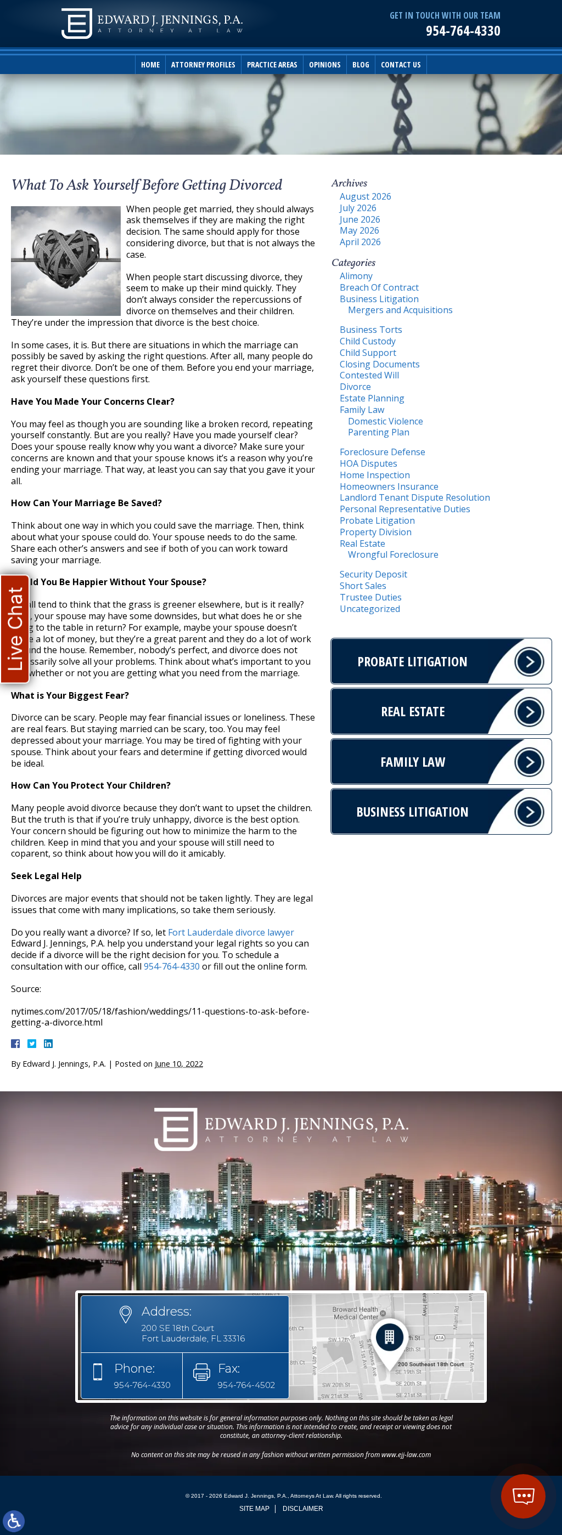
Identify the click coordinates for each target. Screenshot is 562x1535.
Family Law (362, 410)
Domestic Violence (385, 421)
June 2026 (360, 219)
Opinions (325, 64)
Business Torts (371, 330)
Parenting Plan (378, 432)
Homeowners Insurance (389, 486)
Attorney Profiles (203, 64)
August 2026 (365, 196)
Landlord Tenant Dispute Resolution (415, 497)
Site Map (254, 1509)
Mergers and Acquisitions (400, 310)
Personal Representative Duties (405, 509)
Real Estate (362, 543)
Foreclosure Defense (382, 452)
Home (150, 64)
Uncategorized (370, 609)
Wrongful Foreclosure (393, 554)
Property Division (376, 532)
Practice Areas (272, 64)
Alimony (356, 276)
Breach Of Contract (379, 287)
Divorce (355, 387)
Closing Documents (380, 364)
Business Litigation (379, 299)
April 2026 (360, 242)
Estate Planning (372, 398)
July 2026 (358, 208)
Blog (360, 64)
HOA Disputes (368, 463)
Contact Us (401, 64)
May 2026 (359, 230)
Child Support (368, 353)
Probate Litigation (377, 520)
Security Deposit (373, 574)
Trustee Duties (371, 597)
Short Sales (363, 586)
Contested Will (369, 375)
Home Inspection (375, 475)
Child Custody (368, 341)
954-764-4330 (463, 30)
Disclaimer (303, 1509)
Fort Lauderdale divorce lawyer (231, 932)
